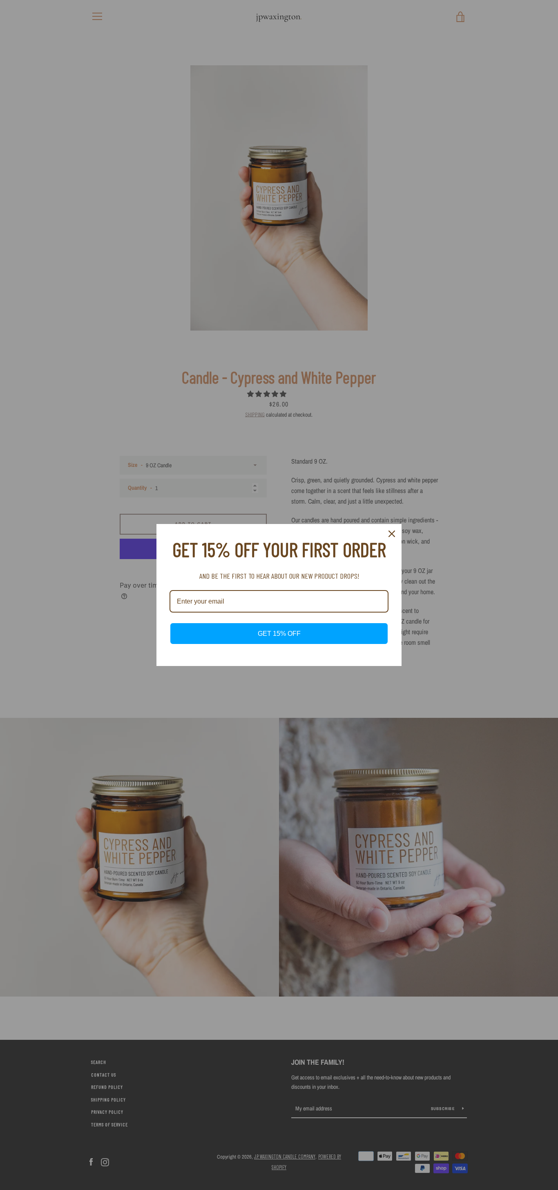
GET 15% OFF (279, 633)
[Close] (392, 534)
